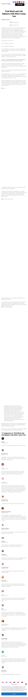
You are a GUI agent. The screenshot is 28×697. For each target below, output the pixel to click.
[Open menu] (26, 4)
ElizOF (2, 594)
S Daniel (3, 655)
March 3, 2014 (4, 609)
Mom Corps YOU (5, 423)
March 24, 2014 (4, 671)
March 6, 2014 (4, 625)
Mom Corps (6, 406)
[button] (26, 684)
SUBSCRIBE (20, 4)
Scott (2, 467)
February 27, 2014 (4, 542)
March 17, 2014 (4, 639)
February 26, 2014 (4, 442)
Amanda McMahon (5, 624)
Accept (14, 693)
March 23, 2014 (4, 656)
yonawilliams (3, 482)
